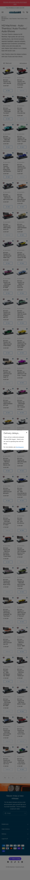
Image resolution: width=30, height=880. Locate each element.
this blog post (20, 447)
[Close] (26, 432)
